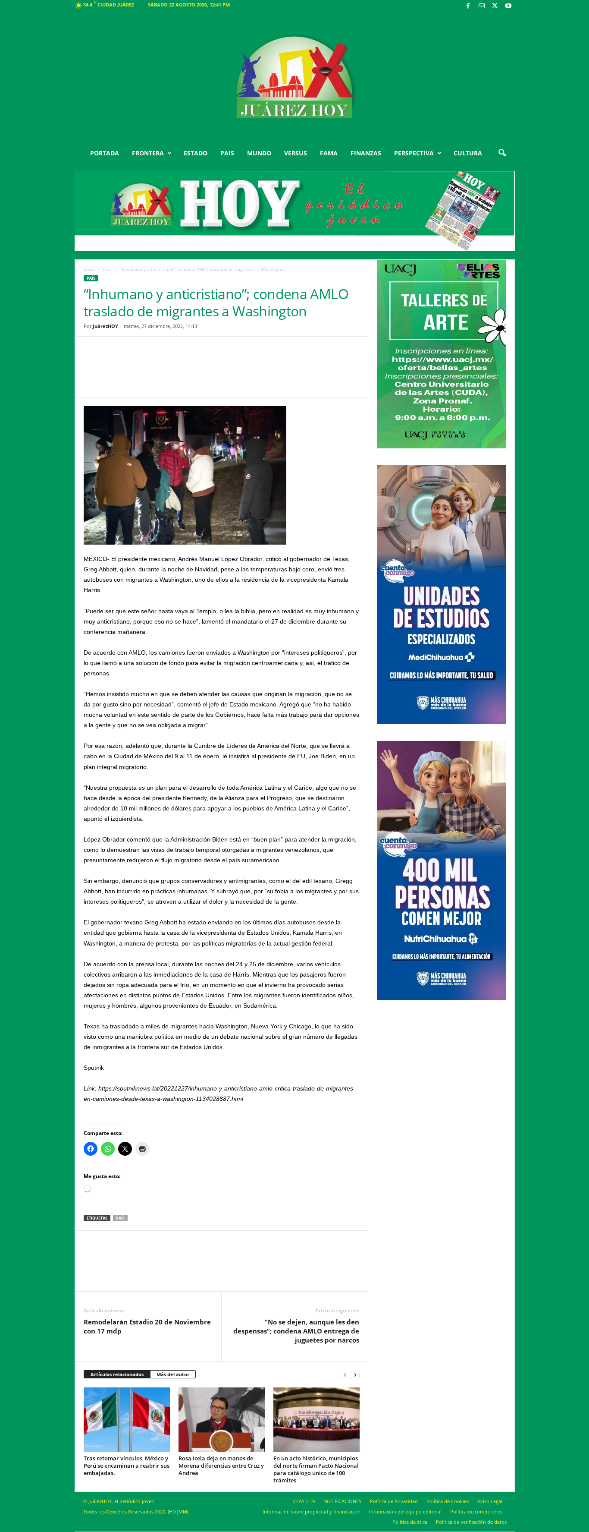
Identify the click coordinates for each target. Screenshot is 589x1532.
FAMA (329, 153)
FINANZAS (366, 153)
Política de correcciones (476, 1511)
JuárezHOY (105, 326)
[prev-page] (345, 1374)
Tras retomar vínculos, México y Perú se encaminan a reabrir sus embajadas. (126, 1465)
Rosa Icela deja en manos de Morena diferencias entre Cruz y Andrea (221, 1465)
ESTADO (195, 153)
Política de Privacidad (394, 1501)
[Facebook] (468, 6)
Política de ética (409, 1522)
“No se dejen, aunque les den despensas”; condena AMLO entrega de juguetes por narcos (296, 1331)
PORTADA (104, 153)
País (107, 269)
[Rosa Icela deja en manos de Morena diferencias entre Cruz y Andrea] (222, 1419)
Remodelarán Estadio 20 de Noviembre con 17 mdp (147, 1326)
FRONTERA (148, 153)
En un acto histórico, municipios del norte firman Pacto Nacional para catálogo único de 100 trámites (316, 1469)
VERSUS (295, 153)
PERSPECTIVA (414, 153)
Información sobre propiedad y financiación (311, 1511)
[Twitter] (495, 6)
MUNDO (259, 153)
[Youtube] (508, 6)
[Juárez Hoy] (295, 77)
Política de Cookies (447, 1501)
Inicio (89, 269)
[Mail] (481, 6)
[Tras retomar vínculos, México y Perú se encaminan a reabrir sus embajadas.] (127, 1419)
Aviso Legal (489, 1501)
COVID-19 (304, 1501)
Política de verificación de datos (471, 1522)
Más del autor (173, 1374)
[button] (501, 153)
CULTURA (468, 153)
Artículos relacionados (117, 1374)
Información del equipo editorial (405, 1511)
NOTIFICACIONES (342, 1501)
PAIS (227, 153)
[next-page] (355, 1374)
